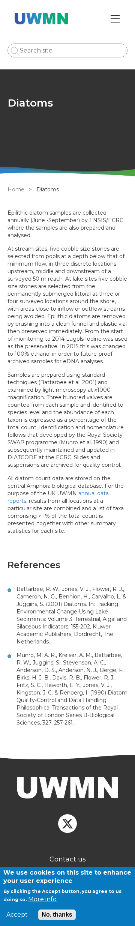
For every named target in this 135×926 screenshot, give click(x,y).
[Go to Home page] (41, 18)
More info (42, 899)
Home (16, 189)
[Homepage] (68, 789)
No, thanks (57, 914)
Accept (17, 914)
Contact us (68, 859)
